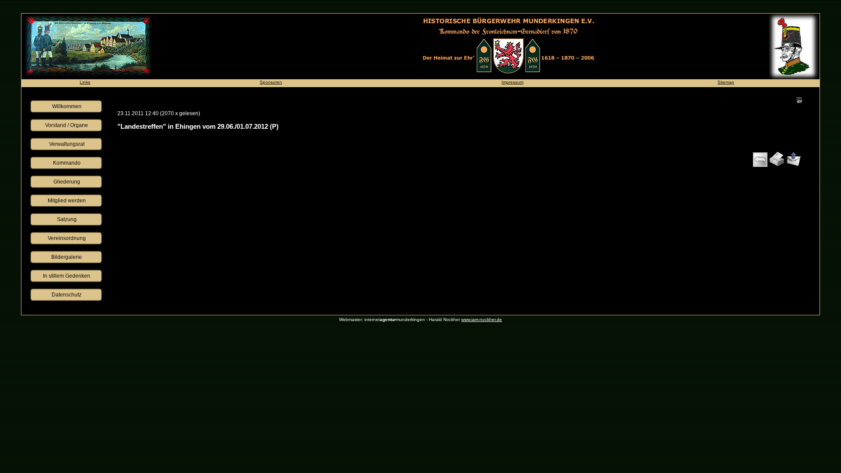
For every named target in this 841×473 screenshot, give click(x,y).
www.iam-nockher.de (481, 319)
